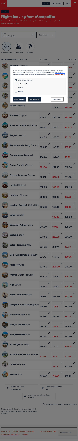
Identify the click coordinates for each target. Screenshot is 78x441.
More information (59, 74)
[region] (39, 84)
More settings (57, 99)
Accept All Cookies (19, 99)
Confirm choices (35, 99)
